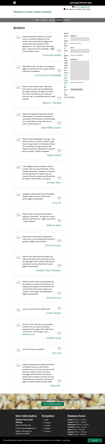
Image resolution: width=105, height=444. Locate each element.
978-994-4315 (26, 425)
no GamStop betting (66, 80)
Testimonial (73, 59)
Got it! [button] (95, 440)
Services (44, 20)
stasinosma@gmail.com (82, 7)
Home (37, 20)
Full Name (73, 36)
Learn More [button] (66, 440)
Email (71, 47)
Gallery (52, 20)
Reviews (59, 20)
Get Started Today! (52, 404)
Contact (67, 20)
